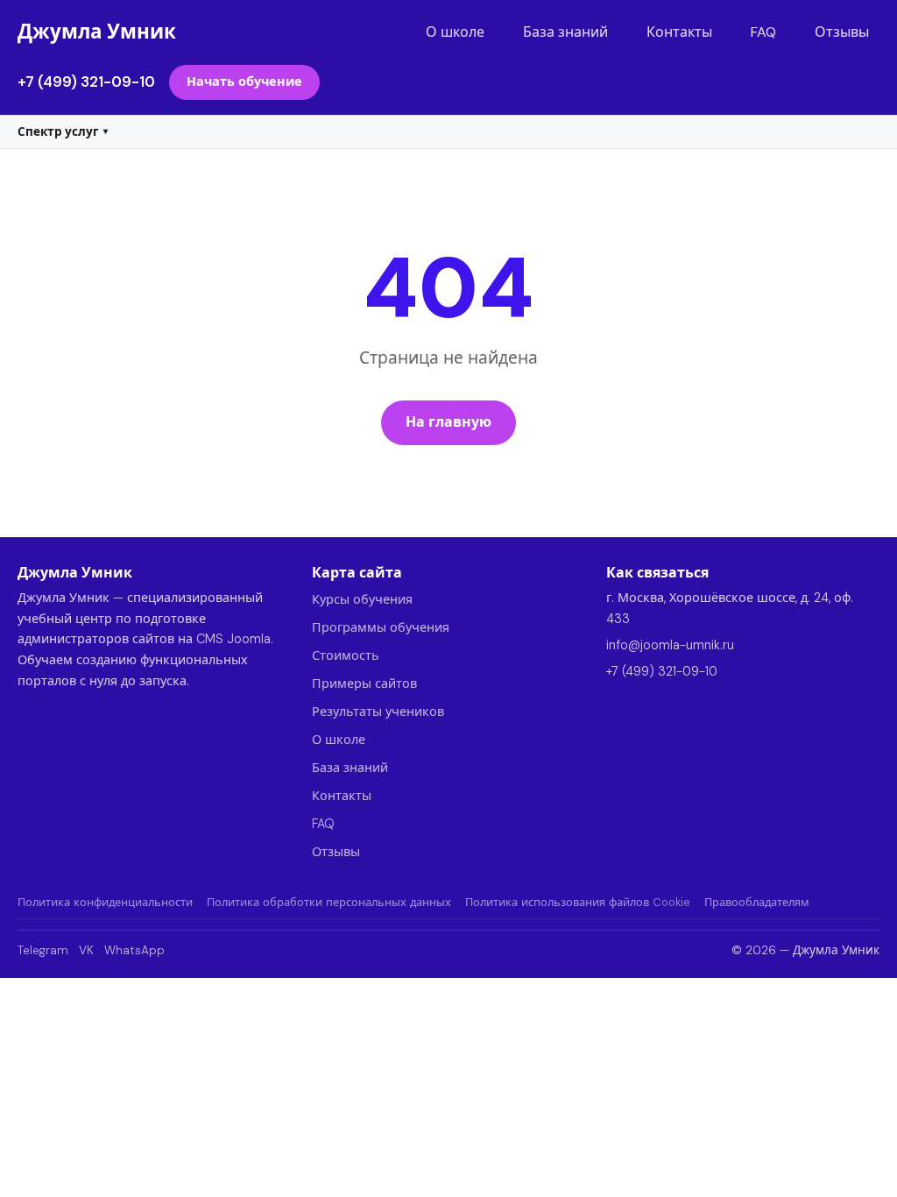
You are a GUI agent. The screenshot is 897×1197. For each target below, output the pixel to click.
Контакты (679, 32)
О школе (455, 32)
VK (86, 950)
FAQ (763, 32)
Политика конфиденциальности (105, 902)
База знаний (565, 32)
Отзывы (842, 32)
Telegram (43, 950)
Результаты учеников (378, 711)
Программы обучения (380, 627)
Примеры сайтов (364, 683)
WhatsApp (134, 950)
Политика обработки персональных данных (329, 902)
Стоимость (345, 655)
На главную (448, 422)
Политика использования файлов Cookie (577, 902)
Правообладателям (756, 902)
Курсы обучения (362, 599)
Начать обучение (244, 81)
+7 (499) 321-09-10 (86, 81)
